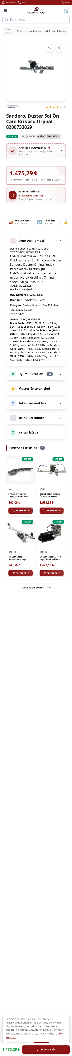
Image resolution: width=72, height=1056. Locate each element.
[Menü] (5, 10)
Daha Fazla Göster (36, 587)
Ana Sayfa (9, 31)
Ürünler (20, 31)
